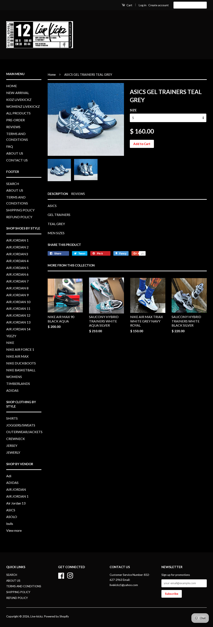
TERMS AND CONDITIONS (183, 35)
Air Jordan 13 (15, 503)
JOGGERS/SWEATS (20, 425)
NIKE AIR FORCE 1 (20, 349)
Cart (129, 5)
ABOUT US (170, 47)
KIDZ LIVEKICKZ (150, 22)
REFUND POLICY (19, 217)
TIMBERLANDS (18, 383)
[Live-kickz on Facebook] (61, 575)
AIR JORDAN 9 (17, 295)
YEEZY (11, 336)
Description (58, 194)
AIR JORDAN (16, 489)
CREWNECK (15, 439)
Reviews (78, 194)
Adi (8, 476)
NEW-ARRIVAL (120, 22)
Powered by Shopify (56, 616)
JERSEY (11, 445)
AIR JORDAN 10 (18, 302)
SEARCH (12, 184)
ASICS (10, 510)
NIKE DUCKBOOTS (21, 363)
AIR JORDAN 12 (18, 315)
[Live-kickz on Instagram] (70, 575)
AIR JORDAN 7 (17, 281)
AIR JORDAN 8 (17, 288)
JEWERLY (13, 452)
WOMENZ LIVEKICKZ (187, 22)
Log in (142, 5)
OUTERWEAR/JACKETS (24, 432)
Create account (158, 5)
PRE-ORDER (125, 35)
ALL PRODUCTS (96, 35)
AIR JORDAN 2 (17, 247)
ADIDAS (12, 390)
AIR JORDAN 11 (18, 308)
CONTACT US (196, 47)
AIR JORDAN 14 (18, 329)
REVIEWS (148, 35)
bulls (9, 523)
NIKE (10, 342)
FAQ (151, 47)
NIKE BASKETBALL (20, 370)
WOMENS (14, 377)
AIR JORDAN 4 (17, 261)
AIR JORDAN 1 (17, 240)
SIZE (133, 110)
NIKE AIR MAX (17, 356)
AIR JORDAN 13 (18, 322)
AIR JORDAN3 (17, 254)
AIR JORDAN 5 (17, 268)
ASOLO (11, 517)
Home (52, 74)
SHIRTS (12, 418)
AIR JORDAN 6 (17, 274)
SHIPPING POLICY (20, 210)
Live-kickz (36, 616)
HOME (96, 22)
